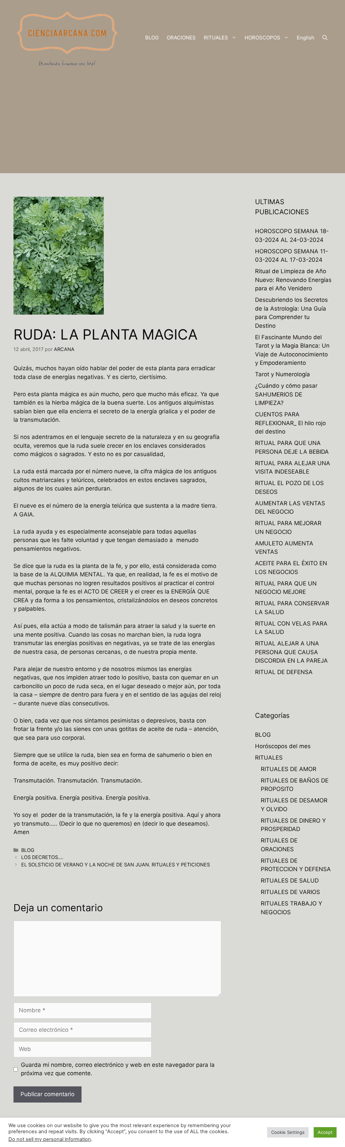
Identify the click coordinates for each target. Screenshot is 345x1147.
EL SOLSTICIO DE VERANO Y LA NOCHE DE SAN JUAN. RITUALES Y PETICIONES (115, 864)
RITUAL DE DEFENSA (284, 672)
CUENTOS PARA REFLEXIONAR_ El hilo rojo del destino (290, 423)
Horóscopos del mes (283, 746)
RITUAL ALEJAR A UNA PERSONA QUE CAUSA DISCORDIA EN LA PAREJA (291, 652)
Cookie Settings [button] (288, 1132)
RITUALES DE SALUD (290, 880)
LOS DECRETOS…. (42, 857)
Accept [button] (325, 1132)
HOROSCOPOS (262, 37)
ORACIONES (181, 37)
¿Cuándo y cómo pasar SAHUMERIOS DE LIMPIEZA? (286, 394)
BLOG (152, 37)
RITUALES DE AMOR (288, 769)
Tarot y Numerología (282, 374)
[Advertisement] (172, 126)
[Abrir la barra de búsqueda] (325, 38)
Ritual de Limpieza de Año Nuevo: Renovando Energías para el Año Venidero (293, 280)
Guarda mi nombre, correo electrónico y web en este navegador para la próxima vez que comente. (118, 1069)
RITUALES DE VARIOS (290, 892)
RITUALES (216, 37)
